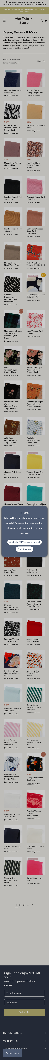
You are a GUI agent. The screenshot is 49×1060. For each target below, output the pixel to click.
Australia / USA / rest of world (24, 542)
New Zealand (24, 549)
